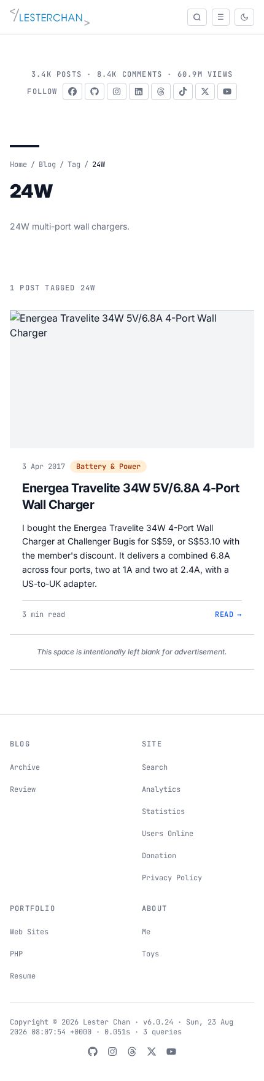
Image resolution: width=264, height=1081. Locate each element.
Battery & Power (108, 466)
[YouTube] (227, 91)
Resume (23, 976)
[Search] (197, 17)
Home (18, 164)
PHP (16, 954)
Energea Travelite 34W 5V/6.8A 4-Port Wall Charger (130, 497)
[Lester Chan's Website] (50, 17)
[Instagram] (116, 91)
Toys (150, 954)
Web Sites (29, 932)
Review (23, 789)
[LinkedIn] (139, 91)
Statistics (163, 811)
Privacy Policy (172, 878)
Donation (159, 856)
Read (228, 614)
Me (146, 932)
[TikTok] (183, 91)
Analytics (161, 789)
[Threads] (161, 91)
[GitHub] (94, 91)
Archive (25, 767)
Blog (47, 164)
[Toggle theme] (244, 17)
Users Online (167, 834)
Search (155, 767)
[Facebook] (72, 91)
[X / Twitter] (205, 91)
